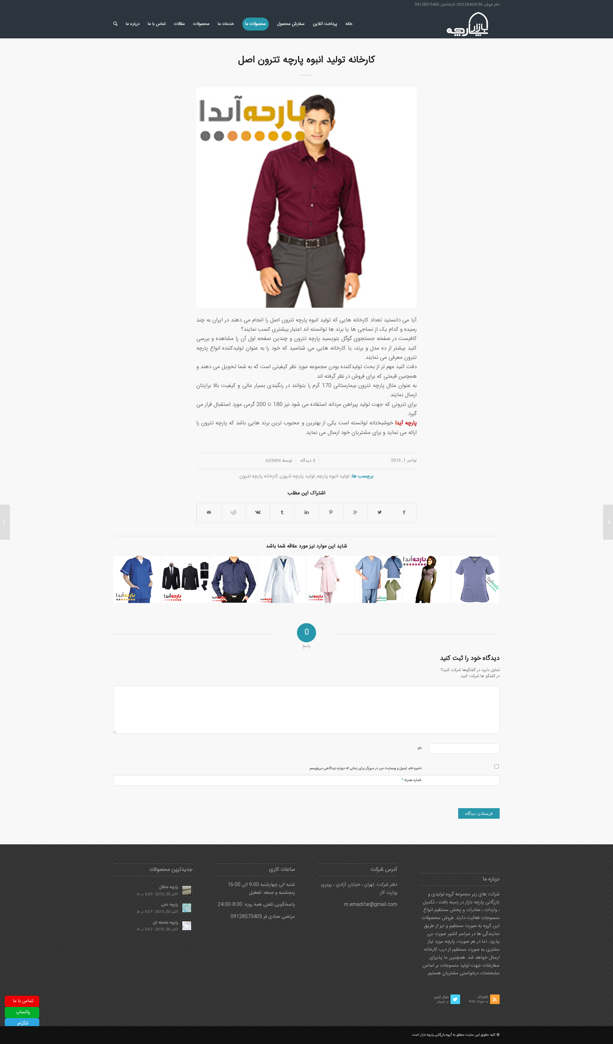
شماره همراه (411, 780)
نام (419, 748)
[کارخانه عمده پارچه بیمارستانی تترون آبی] (475, 579)
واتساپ (23, 1012)
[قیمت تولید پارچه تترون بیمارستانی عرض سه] (282, 579)
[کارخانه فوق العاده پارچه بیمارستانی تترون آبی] (378, 579)
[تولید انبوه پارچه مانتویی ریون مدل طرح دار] (426, 579)
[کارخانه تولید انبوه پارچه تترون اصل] (306, 197)
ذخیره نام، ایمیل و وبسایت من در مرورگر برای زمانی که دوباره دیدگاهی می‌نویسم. (365, 768)
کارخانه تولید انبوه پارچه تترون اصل (306, 60)
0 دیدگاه (307, 461)
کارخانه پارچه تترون (258, 476)
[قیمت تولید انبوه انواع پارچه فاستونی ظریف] (185, 579)
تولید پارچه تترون (297, 476)
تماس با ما (23, 1001)
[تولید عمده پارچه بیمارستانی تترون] (137, 579)
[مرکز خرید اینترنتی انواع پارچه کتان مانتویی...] (608, 522)
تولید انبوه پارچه (333, 476)
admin (273, 461)
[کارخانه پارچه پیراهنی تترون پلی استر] (233, 579)
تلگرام (23, 1023)
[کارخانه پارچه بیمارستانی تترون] (330, 579)
